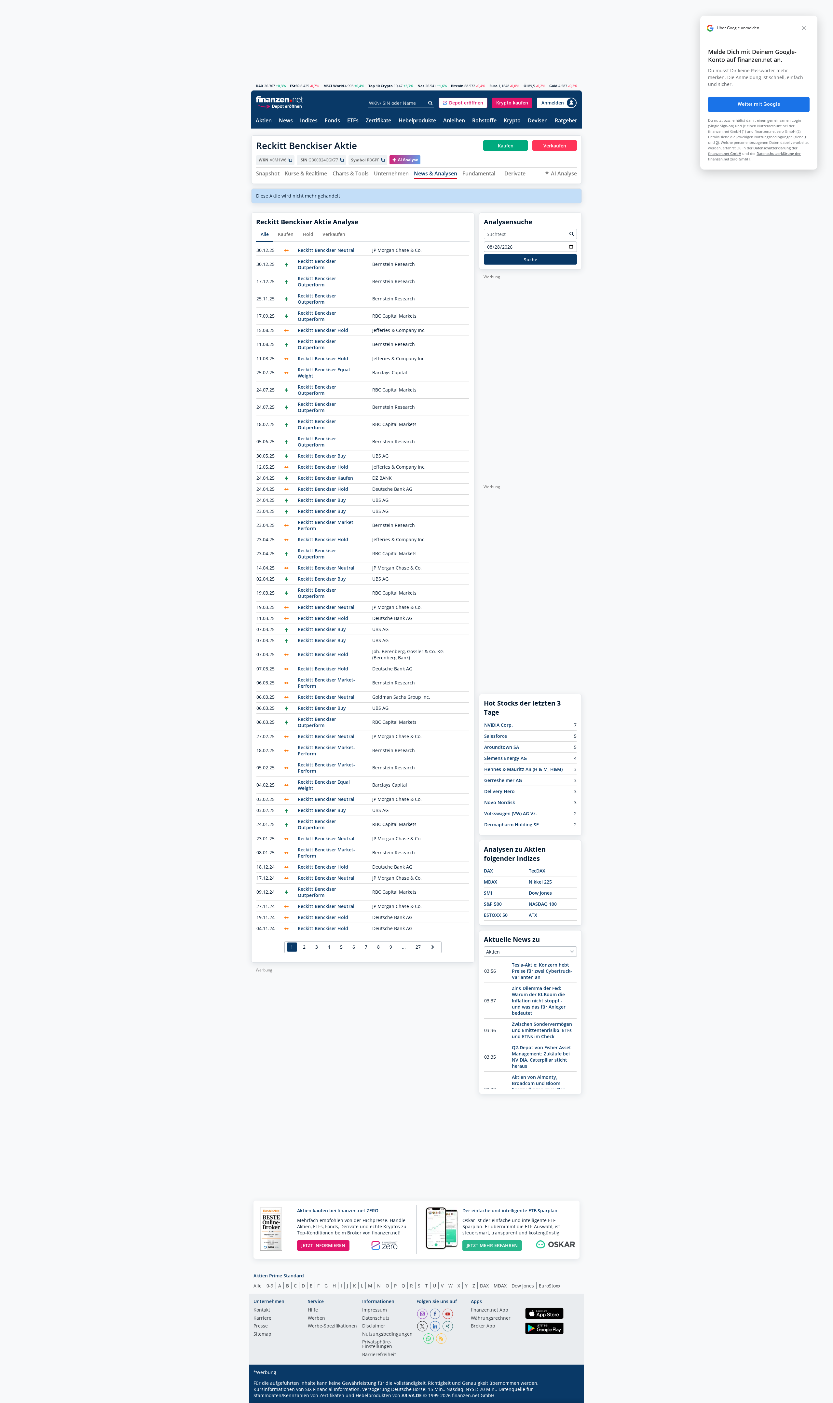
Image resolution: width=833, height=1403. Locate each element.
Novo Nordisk (499, 802)
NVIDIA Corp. (498, 725)
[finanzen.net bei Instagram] (422, 1314)
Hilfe (313, 1310)
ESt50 (294, 86)
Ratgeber (566, 121)
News (286, 121)
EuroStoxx (549, 1286)
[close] (804, 28)
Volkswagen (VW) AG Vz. (510, 813)
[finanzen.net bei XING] (448, 1326)
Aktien (264, 121)
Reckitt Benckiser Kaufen (325, 478)
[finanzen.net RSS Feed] (441, 1338)
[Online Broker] (280, 106)
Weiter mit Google (759, 104)
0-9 (269, 1286)
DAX (259, 86)
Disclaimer (373, 1326)
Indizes (309, 121)
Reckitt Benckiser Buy (322, 456)
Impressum (374, 1310)
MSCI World (333, 86)
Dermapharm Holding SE (511, 824)
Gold (553, 86)
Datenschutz (375, 1318)
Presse (260, 1326)
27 (418, 947)
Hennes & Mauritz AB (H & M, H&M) (523, 769)
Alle (265, 234)
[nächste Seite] (433, 947)
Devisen (538, 121)
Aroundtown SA (501, 747)
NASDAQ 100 (543, 904)
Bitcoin (457, 86)
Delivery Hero (499, 791)
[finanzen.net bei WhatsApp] (428, 1338)
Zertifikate (378, 121)
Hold (308, 234)
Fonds (332, 121)
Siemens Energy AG (505, 758)
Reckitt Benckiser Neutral (326, 250)
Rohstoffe (484, 121)
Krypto (512, 121)
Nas (420, 86)
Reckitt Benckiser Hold (323, 330)
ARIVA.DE (412, 1395)
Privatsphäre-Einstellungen (377, 1344)
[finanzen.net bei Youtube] (448, 1314)
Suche (530, 259)
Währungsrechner (491, 1318)
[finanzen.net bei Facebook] (435, 1314)
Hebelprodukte (417, 121)
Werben (316, 1318)
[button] (463, 103)
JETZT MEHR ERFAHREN (492, 1245)
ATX (533, 915)
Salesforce (495, 736)
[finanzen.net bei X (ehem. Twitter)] (422, 1326)
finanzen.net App (489, 1310)
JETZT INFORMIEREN (323, 1245)
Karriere (262, 1318)
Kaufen (286, 234)
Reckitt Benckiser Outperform (317, 264)
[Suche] (430, 103)
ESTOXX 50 (496, 915)
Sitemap (262, 1334)
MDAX (490, 882)
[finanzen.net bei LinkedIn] (435, 1326)
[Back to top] (568, 1395)
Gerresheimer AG (503, 780)
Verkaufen (333, 234)
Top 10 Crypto (380, 86)
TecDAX (537, 871)
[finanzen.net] (279, 99)
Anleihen (454, 121)
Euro (493, 86)
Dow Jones (540, 893)
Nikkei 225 (540, 882)
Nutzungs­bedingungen (387, 1334)
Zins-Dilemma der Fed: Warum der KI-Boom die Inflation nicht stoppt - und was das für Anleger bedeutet (539, 1000)
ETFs (353, 121)
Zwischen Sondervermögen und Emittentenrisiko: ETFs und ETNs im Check (542, 1030)
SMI (488, 893)
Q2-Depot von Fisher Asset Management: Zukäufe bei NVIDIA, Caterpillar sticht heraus (541, 1056)
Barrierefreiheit (379, 1354)
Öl (525, 86)
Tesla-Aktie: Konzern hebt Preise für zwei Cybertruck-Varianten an (542, 971)
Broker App (483, 1326)
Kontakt (261, 1310)
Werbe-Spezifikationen (332, 1326)
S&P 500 (493, 904)
